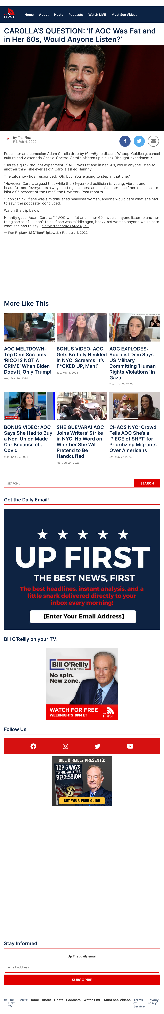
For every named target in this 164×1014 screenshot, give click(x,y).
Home (29, 15)
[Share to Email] (153, 141)
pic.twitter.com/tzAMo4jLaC (65, 226)
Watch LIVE (97, 15)
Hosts (58, 15)
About (44, 15)
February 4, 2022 (75, 233)
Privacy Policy (153, 1001)
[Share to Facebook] (125, 141)
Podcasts (76, 15)
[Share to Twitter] (139, 141)
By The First (22, 138)
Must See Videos (124, 15)
